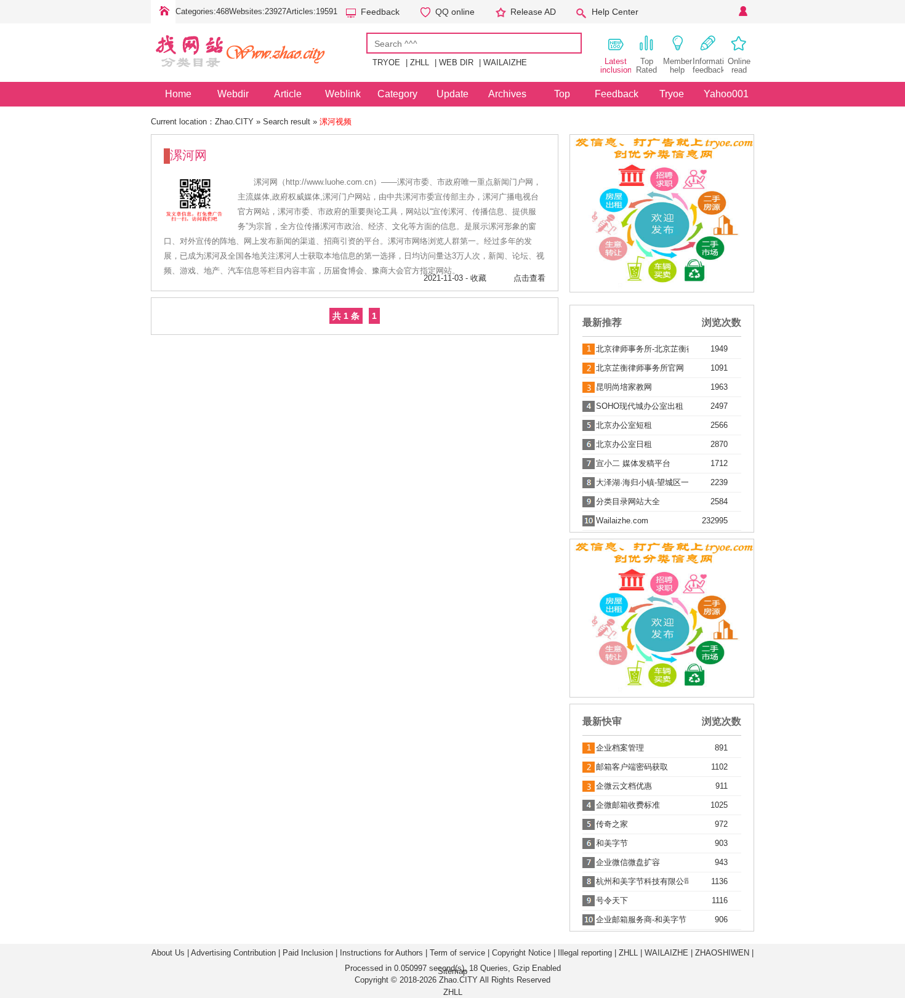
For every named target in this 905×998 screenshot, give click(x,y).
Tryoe (671, 94)
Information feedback (708, 65)
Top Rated (646, 65)
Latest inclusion (615, 65)
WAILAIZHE (505, 62)
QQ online (455, 12)
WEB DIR (456, 62)
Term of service (457, 952)
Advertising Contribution (233, 952)
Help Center (615, 12)
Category (397, 94)
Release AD (533, 12)
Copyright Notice (521, 952)
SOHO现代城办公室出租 (639, 406)
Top (562, 94)
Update (452, 94)
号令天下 (612, 900)
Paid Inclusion (308, 952)
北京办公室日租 (624, 444)
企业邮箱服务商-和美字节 (641, 919)
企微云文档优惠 (624, 786)
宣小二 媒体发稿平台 (633, 463)
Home (163, 11)
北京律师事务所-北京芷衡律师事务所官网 (642, 348)
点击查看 (529, 278)
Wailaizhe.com (622, 520)
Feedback (380, 12)
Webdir (233, 94)
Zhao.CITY (234, 121)
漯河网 (188, 155)
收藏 (478, 278)
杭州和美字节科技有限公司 (642, 881)
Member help (677, 65)
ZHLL (419, 62)
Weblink (343, 94)
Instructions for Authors (381, 952)
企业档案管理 (620, 747)
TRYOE (386, 62)
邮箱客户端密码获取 (632, 766)
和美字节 (612, 843)
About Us (168, 952)
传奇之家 (612, 824)
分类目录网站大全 (628, 501)
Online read (739, 65)
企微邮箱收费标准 (628, 805)
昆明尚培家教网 (624, 387)
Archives (507, 94)
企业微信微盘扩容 (628, 862)
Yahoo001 (726, 94)
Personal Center (742, 11)
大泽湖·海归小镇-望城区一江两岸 (642, 482)
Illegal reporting (585, 952)
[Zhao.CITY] (258, 73)
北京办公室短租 (624, 425)
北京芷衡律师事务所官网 (640, 367)
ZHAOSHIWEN (722, 952)
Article (288, 94)
